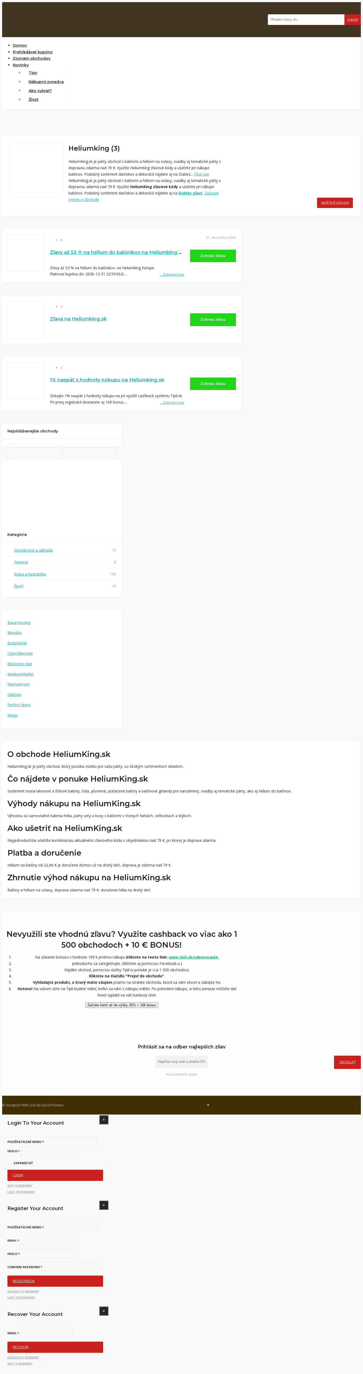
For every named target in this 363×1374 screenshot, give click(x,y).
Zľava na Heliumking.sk (78, 319)
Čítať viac (202, 174)
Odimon (14, 694)
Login (18, 1175)
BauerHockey (19, 622)
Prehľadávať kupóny (33, 52)
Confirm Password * (24, 1267)
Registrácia (24, 1281)
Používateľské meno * (25, 1142)
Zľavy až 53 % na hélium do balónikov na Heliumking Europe (123, 252)
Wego (12, 715)
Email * (13, 1240)
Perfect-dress (19, 704)
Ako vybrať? (40, 90)
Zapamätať (23, 1163)
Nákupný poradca (46, 81)
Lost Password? (21, 1192)
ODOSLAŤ (347, 1062)
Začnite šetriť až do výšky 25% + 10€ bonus (121, 1005)
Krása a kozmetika (30, 574)
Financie (21, 562)
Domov (20, 45)
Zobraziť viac (172, 274)
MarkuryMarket (20, 674)
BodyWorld (17, 642)
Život (34, 99)
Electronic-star (19, 663)
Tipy (33, 72)
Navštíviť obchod (335, 203)
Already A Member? (23, 1291)
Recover (21, 1347)
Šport (18, 585)
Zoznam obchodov (31, 58)
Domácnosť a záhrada (33, 550)
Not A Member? (19, 1185)
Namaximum (18, 684)
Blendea (14, 632)
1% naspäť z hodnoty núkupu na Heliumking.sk (107, 380)
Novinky (21, 65)
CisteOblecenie (20, 653)
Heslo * (13, 1151)
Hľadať (352, 19)
